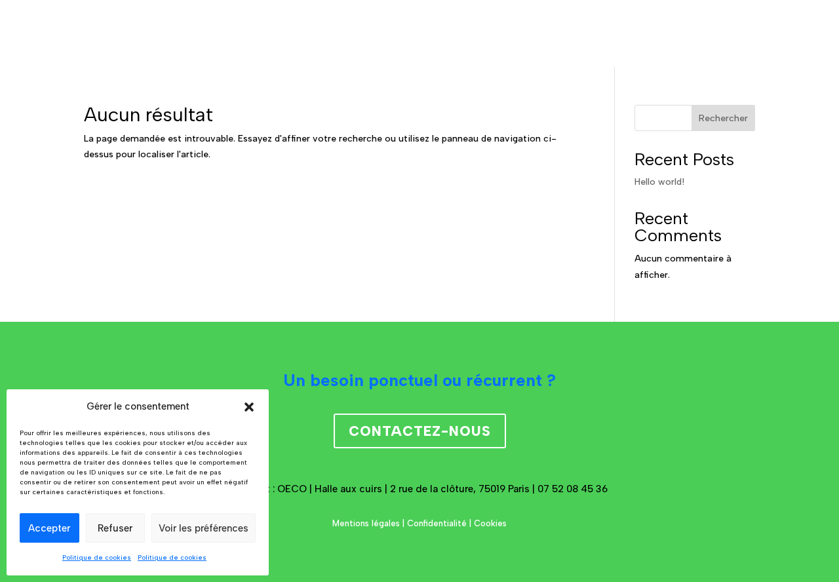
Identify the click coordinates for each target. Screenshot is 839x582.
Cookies (490, 523)
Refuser (115, 528)
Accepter (49, 528)
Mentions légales (366, 523)
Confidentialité (437, 523)
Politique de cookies (96, 557)
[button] (249, 407)
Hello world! (659, 181)
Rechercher (723, 118)
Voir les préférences (203, 528)
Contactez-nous (420, 431)
